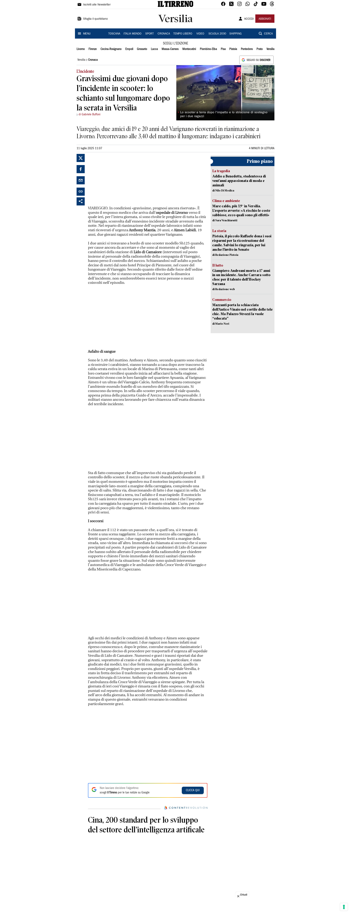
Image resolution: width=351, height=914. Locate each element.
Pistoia (233, 49)
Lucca (154, 49)
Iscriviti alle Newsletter (96, 4)
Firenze (93, 49)
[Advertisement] (118, 179)
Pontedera (247, 49)
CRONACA (164, 33)
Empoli (129, 49)
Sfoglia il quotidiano (95, 19)
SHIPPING (235, 33)
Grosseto (142, 49)
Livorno (81, 49)
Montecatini (189, 49)
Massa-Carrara (170, 49)
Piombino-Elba (208, 49)
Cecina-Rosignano (111, 49)
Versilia (270, 49)
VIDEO (200, 33)
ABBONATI (265, 19)
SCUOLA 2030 (217, 33)
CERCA (268, 33)
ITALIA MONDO (132, 33)
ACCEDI (249, 19)
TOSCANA (114, 33)
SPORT (149, 33)
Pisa (223, 49)
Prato (260, 49)
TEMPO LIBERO (182, 33)
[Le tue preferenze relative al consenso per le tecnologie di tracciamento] (344, 907)
